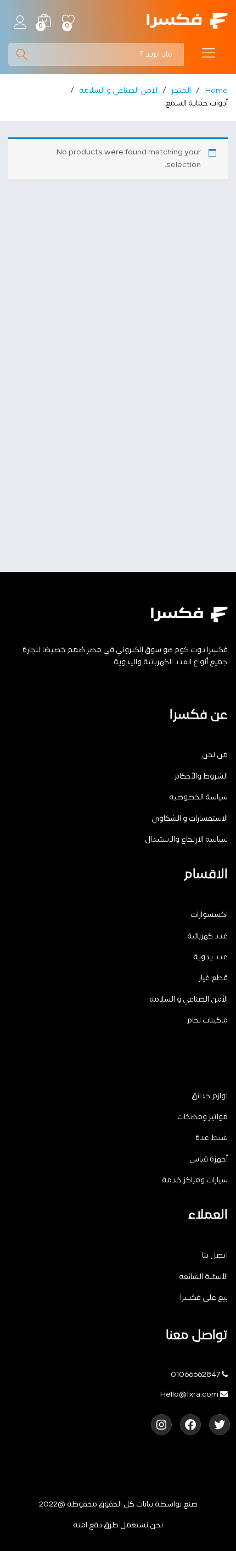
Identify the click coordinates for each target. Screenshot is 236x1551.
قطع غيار (213, 978)
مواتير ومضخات (202, 1117)
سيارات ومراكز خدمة (195, 1180)
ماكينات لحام (207, 1020)
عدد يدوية (210, 957)
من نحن (215, 755)
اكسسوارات (209, 915)
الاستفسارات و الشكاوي (189, 819)
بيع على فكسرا (204, 1298)
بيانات (144, 1504)
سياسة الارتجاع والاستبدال (186, 840)
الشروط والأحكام (201, 776)
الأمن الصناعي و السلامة (188, 1000)
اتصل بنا (215, 1256)
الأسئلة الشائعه (203, 1277)
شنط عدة (211, 1138)
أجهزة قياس (208, 1159)
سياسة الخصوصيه (198, 797)
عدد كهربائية (207, 936)
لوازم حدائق (210, 1096)
